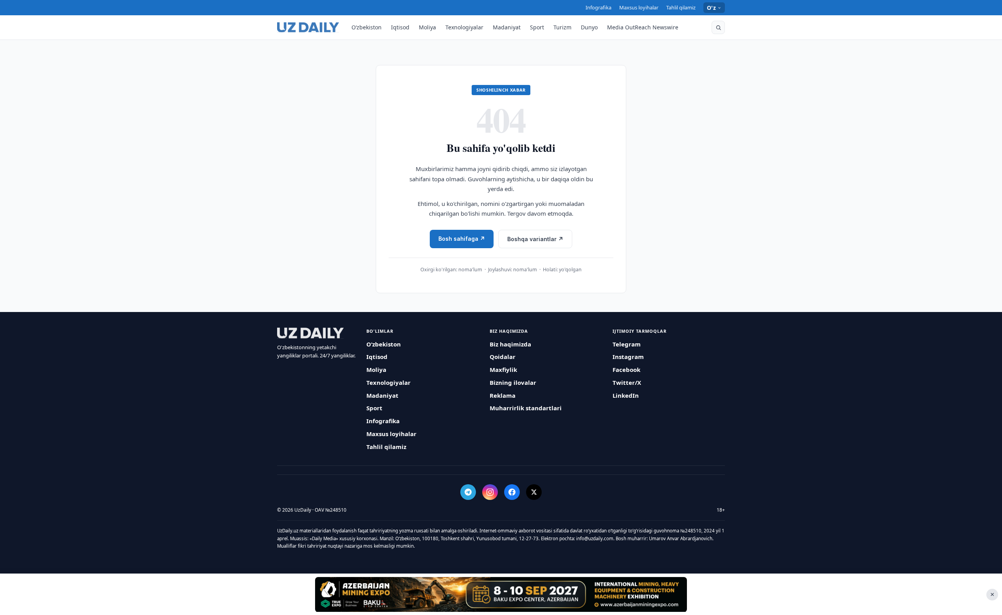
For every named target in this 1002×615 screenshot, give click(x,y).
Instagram (628, 357)
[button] (718, 27)
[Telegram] (468, 492)
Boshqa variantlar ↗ (535, 239)
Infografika (598, 7)
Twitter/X (627, 382)
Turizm (562, 27)
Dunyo (589, 27)
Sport (537, 27)
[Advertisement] (501, 594)
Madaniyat (507, 27)
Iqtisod (400, 27)
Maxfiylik (503, 369)
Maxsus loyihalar (638, 7)
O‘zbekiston (366, 27)
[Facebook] (512, 492)
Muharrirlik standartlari (526, 408)
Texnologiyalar (464, 27)
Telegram (627, 344)
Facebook (626, 369)
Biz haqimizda (510, 344)
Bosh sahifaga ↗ (461, 238)
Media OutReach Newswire (642, 27)
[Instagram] (490, 492)
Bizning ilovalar (513, 382)
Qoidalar (502, 357)
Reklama (502, 395)
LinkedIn (626, 395)
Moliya (427, 27)
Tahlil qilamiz (681, 7)
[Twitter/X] (534, 492)
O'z (711, 7)
